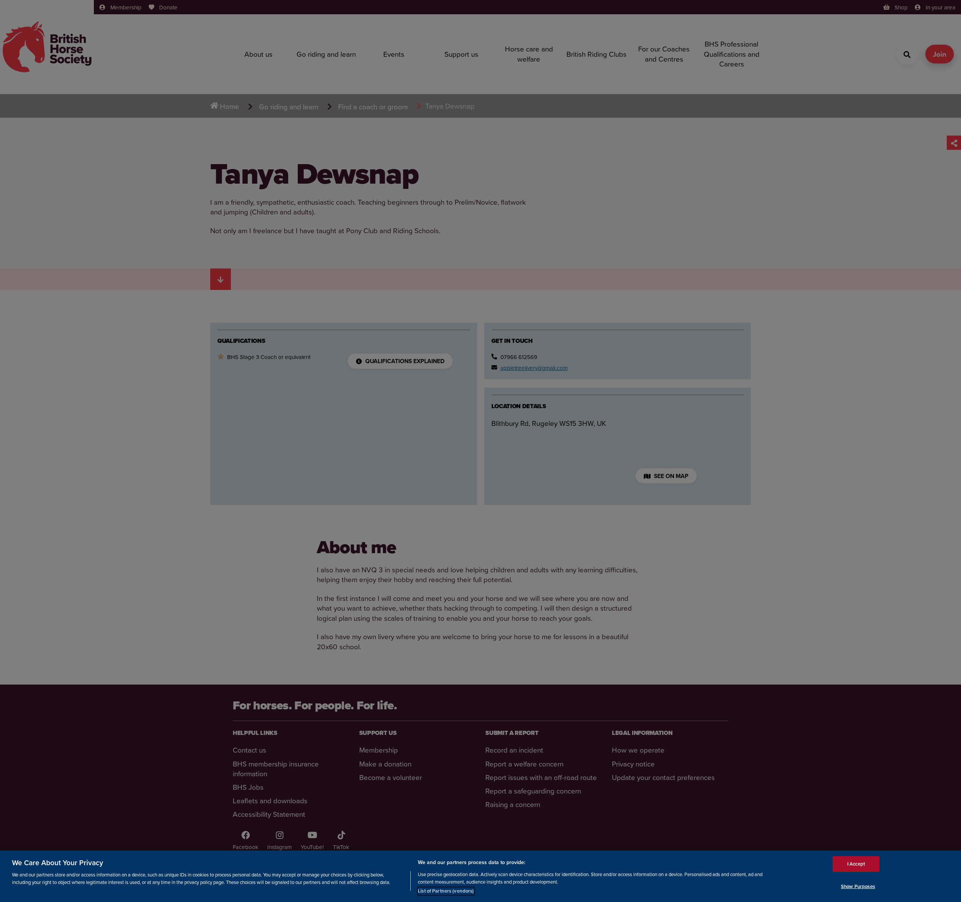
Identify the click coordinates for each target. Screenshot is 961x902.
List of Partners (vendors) (446, 890)
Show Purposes (858, 886)
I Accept (856, 863)
